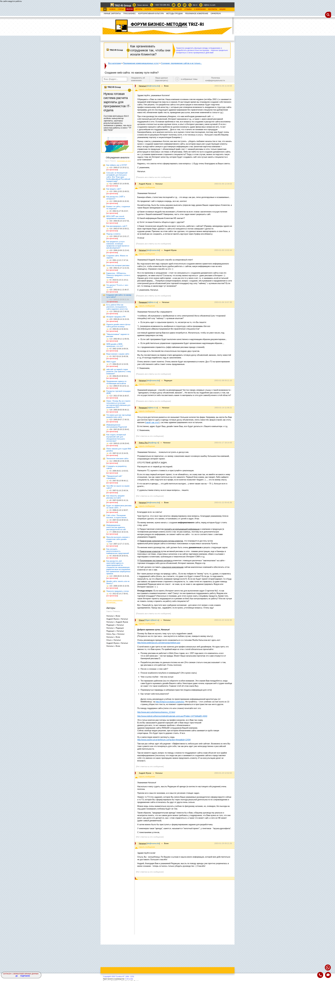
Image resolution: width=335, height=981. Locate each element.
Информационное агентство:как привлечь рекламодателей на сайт (116, 527)
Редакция (143, 302)
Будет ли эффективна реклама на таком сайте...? (118, 507)
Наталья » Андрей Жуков (117, 622)
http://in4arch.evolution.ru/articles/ (170, 702)
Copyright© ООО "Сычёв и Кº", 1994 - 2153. (118, 976)
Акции (222, 9)
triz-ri (195, 5)
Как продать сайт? (113, 189)
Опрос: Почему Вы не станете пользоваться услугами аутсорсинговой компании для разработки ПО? (118, 404)
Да (17, 976)
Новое (112, 9)
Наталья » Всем (113, 616)
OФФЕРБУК (216, 13)
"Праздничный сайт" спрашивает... (114, 477)
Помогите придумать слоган (117, 591)
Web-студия (111, 362)
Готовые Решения (162, 9)
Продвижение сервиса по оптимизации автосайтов (116, 382)
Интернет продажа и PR (115, 317)
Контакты (212, 9)
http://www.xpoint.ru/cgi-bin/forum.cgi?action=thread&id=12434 (164, 740)
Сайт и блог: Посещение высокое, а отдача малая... (117, 516)
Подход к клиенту (113, 234)
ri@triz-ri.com (209, 5)
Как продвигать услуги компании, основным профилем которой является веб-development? (117, 245)
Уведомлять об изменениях (138, 79)
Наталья (142, 86)
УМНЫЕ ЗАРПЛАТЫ (112, 13)
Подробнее (25, 976)
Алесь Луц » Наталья (115, 634)
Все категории (114, 63)
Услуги (148, 9)
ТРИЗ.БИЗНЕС (129, 13)
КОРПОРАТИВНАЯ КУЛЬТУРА (151, 13)
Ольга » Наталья (113, 640)
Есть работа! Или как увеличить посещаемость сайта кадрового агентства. (117, 307)
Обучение (177, 9)
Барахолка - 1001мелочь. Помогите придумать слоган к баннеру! (118, 275)
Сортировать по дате (124, 161)
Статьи (121, 9)
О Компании (200, 9)
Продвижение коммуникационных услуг (141, 63)
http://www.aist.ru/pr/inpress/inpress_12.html (156, 712)
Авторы (138, 9)
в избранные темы (189, 79)
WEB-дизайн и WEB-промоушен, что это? (114, 345)
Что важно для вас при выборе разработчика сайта (118, 416)
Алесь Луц (143, 443)
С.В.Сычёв (129, 979)
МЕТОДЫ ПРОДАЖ (174, 13)
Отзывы (188, 9)
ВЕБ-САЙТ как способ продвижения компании (115, 217)
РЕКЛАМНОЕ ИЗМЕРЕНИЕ (196, 13)
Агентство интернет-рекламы (117, 265)
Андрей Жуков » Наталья (117, 619)
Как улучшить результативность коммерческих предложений (117, 551)
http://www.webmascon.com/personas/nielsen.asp (158, 643)
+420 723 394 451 (162, 5)
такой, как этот (152, 422)
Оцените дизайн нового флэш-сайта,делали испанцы (118, 325)
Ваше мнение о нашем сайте (117, 354)
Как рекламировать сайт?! (116, 226)
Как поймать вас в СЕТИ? (116, 165)
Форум (129, 9)
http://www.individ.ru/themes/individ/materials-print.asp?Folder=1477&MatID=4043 (172, 716)
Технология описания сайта (117, 459)
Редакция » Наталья (115, 625)
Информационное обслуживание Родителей (116, 426)
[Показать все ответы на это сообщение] (153, 177)
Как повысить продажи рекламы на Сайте (115, 497)
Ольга (141, 620)
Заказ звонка (142, 5)
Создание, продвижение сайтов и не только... (181, 63)
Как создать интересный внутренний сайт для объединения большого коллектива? (116, 438)
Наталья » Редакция (115, 628)
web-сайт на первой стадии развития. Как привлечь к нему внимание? (118, 371)
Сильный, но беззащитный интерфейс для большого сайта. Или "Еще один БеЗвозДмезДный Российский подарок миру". (118, 177)
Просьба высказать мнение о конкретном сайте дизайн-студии (117, 539)
